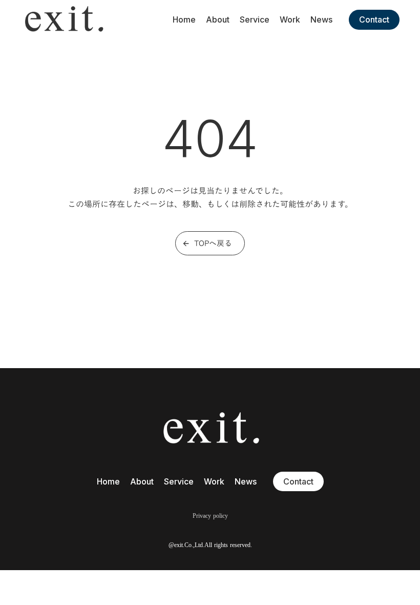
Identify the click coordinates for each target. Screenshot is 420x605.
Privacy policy (210, 515)
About (217, 19)
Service (254, 19)
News (321, 19)
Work (290, 19)
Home (184, 19)
